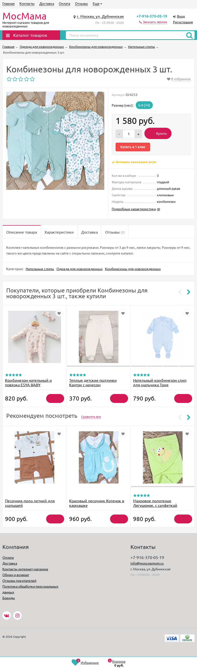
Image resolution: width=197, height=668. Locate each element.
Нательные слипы (40, 269)
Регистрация (183, 22)
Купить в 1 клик (132, 147)
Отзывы (81, 3)
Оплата (64, 3)
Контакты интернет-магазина (25, 569)
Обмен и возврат (15, 575)
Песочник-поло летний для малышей (30, 503)
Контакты (27, 3)
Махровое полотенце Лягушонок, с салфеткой (155, 503)
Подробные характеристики (134, 209)
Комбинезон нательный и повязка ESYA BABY (28, 382)
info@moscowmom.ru (147, 563)
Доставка (46, 3)
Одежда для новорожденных (79, 269)
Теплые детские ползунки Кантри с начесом (93, 382)
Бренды (8, 598)
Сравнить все (91, 416)
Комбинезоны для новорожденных (133, 269)
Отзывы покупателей (19, 580)
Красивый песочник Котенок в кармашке (96, 503)
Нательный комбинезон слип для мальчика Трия (159, 382)
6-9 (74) (144, 105)
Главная (8, 3)
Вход (181, 16)
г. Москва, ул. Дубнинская (100, 16)
